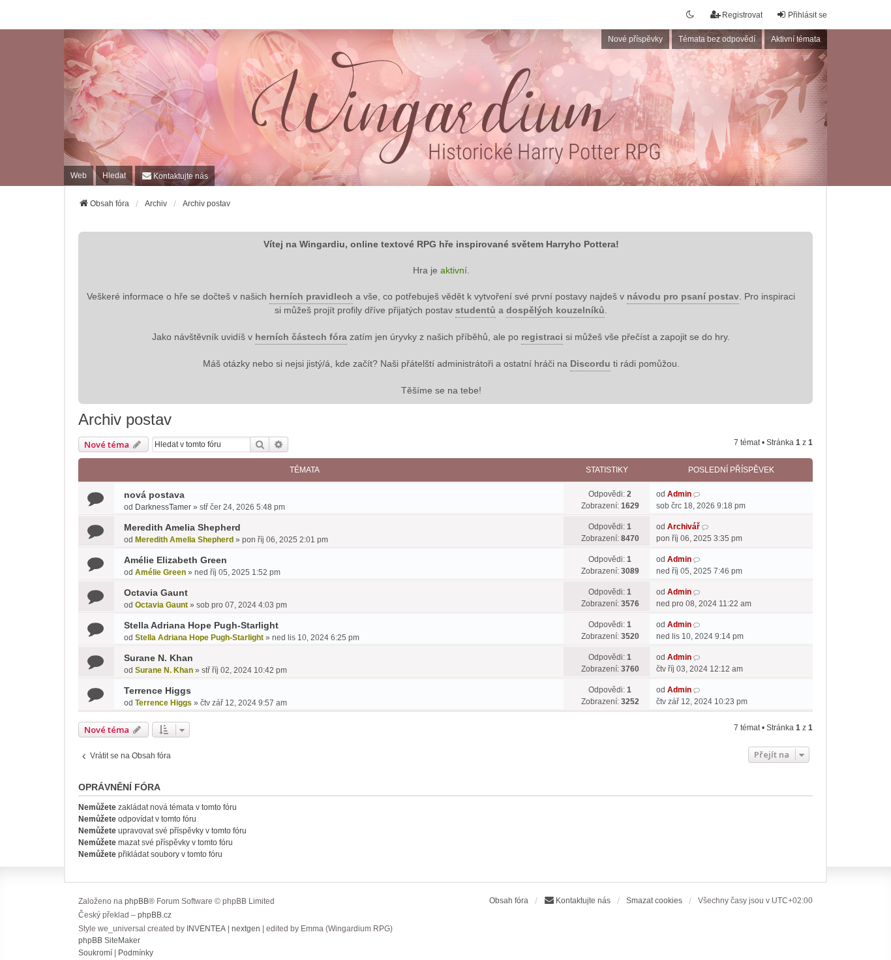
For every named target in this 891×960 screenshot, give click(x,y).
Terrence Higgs (157, 690)
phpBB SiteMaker (109, 940)
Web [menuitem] (78, 175)
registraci (542, 337)
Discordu (590, 364)
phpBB (137, 901)
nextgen (246, 928)
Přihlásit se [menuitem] (807, 15)
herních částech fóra (301, 337)
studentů (475, 310)
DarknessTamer (163, 507)
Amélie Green (160, 572)
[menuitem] (175, 176)
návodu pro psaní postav (683, 297)
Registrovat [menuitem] (742, 15)
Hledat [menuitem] (114, 175)
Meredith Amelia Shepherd (182, 527)
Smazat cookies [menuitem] (654, 900)
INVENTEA (206, 928)
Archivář (683, 526)
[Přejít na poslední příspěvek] (697, 494)
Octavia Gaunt (156, 592)
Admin (679, 494)
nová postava (154, 494)
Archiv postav (125, 419)
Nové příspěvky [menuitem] (635, 39)
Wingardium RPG (160, 68)
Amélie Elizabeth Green (175, 560)
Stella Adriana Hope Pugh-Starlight (201, 625)
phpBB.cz (155, 915)
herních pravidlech (311, 297)
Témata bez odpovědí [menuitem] (716, 39)
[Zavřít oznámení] (801, 240)
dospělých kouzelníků (555, 310)
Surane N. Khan (158, 658)
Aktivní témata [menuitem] (796, 39)
